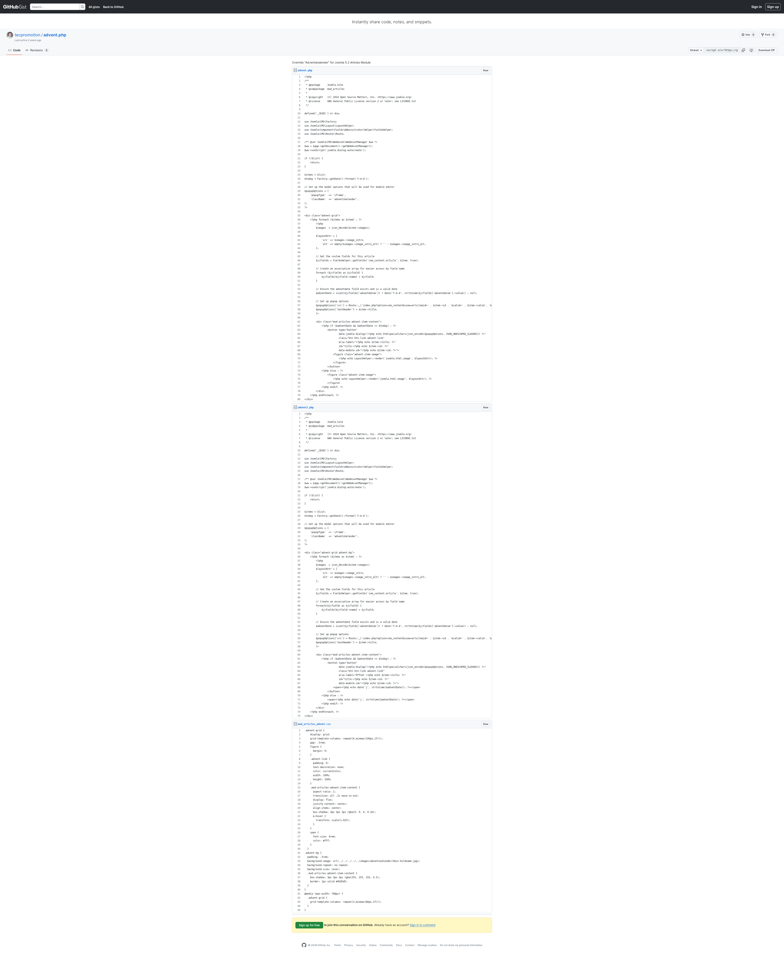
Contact (409, 945)
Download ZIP (766, 50)
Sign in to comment (422, 925)
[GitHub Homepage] (304, 945)
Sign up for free (309, 925)
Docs (399, 945)
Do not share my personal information (461, 945)
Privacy (348, 945)
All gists (94, 7)
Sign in (756, 7)
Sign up (773, 7)
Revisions (38, 50)
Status (372, 945)
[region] (392, 238)
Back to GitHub (113, 7)
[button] (743, 50)
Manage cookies (427, 945)
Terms (337, 945)
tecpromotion (27, 34)
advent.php (54, 34)
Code (16, 50)
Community (386, 945)
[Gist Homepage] (15, 6)
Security (361, 945)
